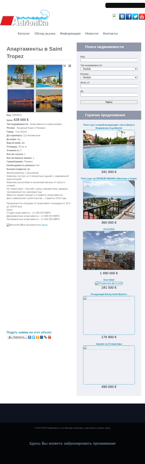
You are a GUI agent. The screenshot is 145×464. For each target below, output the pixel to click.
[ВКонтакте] (30, 337)
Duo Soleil (108, 280)
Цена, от (85, 82)
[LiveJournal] (46, 337)
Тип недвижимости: (91, 65)
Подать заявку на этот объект (29, 332)
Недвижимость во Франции (17, 28)
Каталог (24, 33)
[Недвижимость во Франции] (25, 25)
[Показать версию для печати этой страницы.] (64, 65)
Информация (70, 33)
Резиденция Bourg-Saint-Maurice (109, 294)
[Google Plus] (50, 337)
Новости (91, 33)
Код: (82, 56)
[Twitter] (34, 337)
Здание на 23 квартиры (109, 344)
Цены (45, 225)
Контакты (110, 33)
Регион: (84, 74)
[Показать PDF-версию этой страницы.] (69, 65)
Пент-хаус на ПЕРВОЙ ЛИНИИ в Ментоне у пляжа (109, 178)
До (81, 91)
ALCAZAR (108, 229)
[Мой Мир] (42, 337)
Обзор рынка (45, 33)
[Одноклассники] (38, 337)
